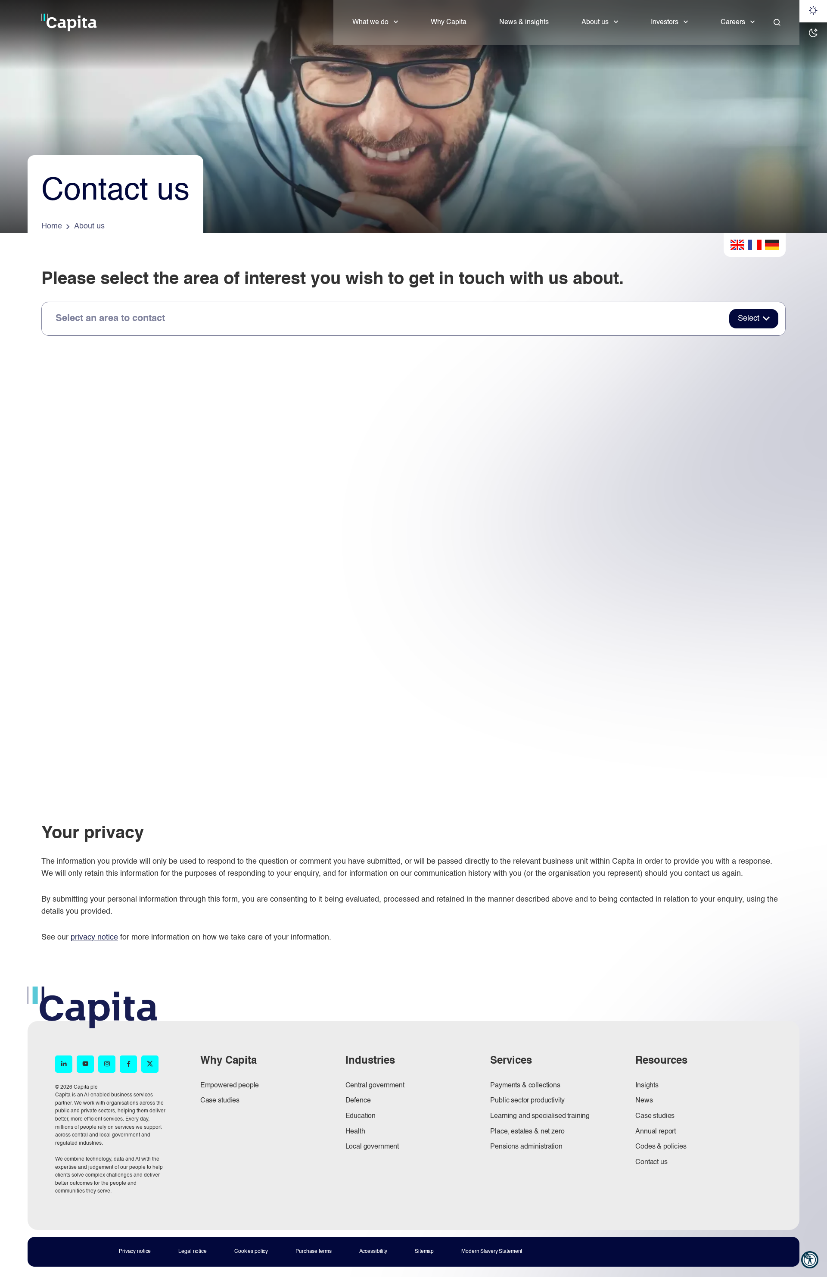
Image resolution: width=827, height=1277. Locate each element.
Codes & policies (660, 1146)
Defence (358, 1100)
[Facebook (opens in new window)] (128, 1064)
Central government (374, 1085)
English (737, 245)
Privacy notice (135, 1251)
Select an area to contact (110, 318)
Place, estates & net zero (527, 1131)
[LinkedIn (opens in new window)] (63, 1064)
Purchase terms (313, 1251)
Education (360, 1116)
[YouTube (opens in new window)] (85, 1064)
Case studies (219, 1100)
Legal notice (192, 1251)
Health (355, 1131)
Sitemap (424, 1251)
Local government (372, 1146)
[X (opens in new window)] (149, 1064)
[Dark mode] (813, 33)
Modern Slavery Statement (491, 1251)
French (755, 245)
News (644, 1100)
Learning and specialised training (540, 1116)
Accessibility (373, 1251)
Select (748, 318)
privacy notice (94, 937)
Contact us (651, 1162)
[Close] (777, 22)
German (772, 245)
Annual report (655, 1131)
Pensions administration (526, 1146)
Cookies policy (251, 1251)
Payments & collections (525, 1085)
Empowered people (229, 1085)
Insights (647, 1085)
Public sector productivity (527, 1100)
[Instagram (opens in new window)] (106, 1064)
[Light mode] (813, 11)
